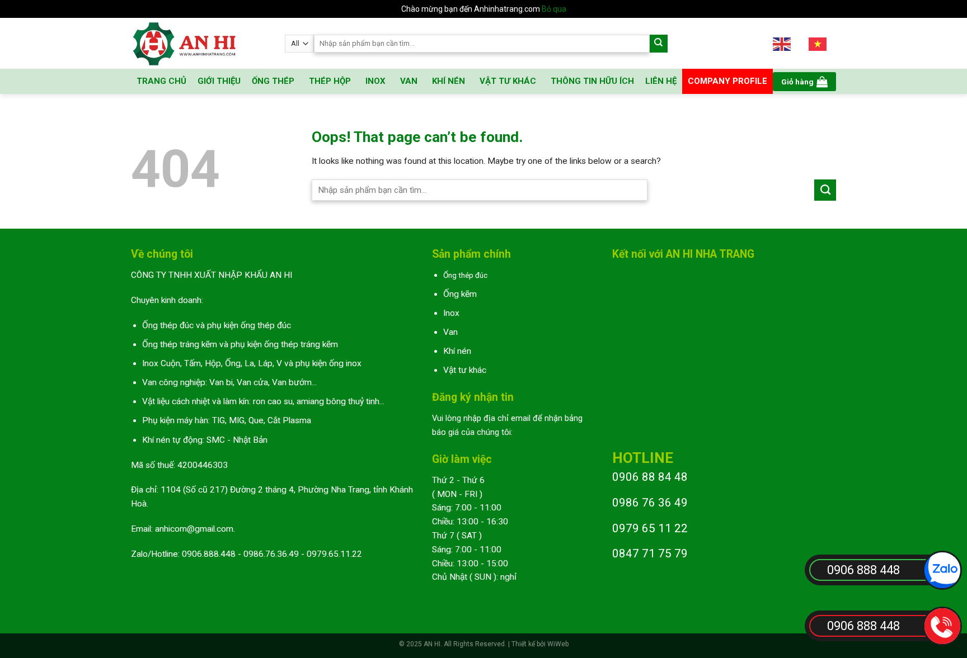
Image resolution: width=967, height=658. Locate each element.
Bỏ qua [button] (554, 8)
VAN (408, 81)
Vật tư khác (464, 370)
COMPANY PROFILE (727, 81)
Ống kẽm (460, 294)
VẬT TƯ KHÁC (508, 81)
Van (450, 332)
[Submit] (659, 44)
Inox (451, 313)
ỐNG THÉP (273, 81)
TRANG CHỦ (161, 81)
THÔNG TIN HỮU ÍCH (592, 81)
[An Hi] (199, 43)
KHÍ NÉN (448, 81)
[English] (782, 43)
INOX (375, 81)
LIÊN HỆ (661, 81)
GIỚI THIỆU (219, 81)
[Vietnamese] (818, 43)
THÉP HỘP (330, 81)
